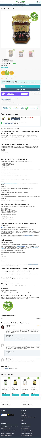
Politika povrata (24, 415)
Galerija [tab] (2, 128)
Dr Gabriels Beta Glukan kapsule (24, 388)
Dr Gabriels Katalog (24, 428)
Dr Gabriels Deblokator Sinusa (6, 435)
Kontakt (22, 420)
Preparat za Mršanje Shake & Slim (27, 431)
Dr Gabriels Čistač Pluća (5, 428)
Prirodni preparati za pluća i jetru (12, 6)
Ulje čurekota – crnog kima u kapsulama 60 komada (34, 388)
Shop (5, 6)
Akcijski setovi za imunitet (26, 426)
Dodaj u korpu (23, 86)
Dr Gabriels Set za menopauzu (26, 435)
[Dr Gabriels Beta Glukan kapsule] (25, 381)
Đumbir (2, 227)
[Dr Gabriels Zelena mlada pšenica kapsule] (5, 381)
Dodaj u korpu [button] (5, 395)
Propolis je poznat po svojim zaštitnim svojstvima (9, 183)
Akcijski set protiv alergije (26, 424)
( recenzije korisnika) (9, 78)
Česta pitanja (23, 413)
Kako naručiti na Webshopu (6, 99)
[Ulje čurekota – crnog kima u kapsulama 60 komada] (34, 381)
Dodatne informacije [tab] (10, 128)
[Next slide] (39, 29)
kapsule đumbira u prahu (28, 235)
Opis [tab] (5, 128)
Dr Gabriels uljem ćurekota (33, 264)
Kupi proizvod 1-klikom (20, 90)
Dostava (22, 418)
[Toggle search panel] (37, 2)
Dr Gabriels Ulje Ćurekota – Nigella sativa (8, 430)
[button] (39, 1)
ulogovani (7, 368)
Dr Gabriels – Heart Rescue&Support (7, 433)
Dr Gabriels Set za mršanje (26, 430)
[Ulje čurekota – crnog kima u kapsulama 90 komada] (15, 381)
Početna (2, 6)
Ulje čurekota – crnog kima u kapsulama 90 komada (14, 388)
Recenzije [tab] (17, 128)
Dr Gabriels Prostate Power (6, 431)
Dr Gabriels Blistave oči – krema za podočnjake (9, 426)
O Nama (22, 411)
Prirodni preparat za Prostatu (26, 433)
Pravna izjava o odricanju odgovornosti (28, 417)
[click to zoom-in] (20, 29)
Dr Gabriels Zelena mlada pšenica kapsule (5, 388)
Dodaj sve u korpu (15, 119)
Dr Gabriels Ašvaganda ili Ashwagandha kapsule (9, 424)
